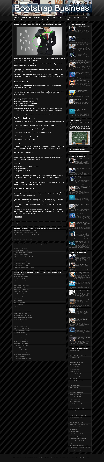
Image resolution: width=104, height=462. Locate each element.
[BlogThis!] (17, 217)
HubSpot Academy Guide (75, 436)
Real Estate (50, 19)
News (35, 457)
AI (75, 457)
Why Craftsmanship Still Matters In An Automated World (25, 232)
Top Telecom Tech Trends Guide (76, 408)
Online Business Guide (74, 413)
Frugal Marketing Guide (18, 283)
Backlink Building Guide (74, 369)
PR (65, 17)
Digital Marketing (26, 17)
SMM (70, 457)
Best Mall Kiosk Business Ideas (20, 319)
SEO (49, 17)
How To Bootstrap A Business (20, 321)
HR (68, 19)
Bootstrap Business (19, 457)
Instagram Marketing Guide (75, 396)
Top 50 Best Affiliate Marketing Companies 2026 (82, 273)
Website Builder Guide (74, 357)
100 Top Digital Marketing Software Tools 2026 (81, 91)
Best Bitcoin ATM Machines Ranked (21, 246)
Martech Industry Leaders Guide (76, 362)
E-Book (49, 457)
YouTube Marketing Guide (75, 389)
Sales (57, 19)
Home (39, 223)
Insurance (79, 19)
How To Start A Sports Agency (20, 339)
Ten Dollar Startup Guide (19, 274)
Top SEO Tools (17, 324)
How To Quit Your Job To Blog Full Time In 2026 (82, 300)
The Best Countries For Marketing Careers (22, 328)
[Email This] (16, 217)
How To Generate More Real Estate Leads (22, 311)
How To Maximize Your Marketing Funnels (22, 293)
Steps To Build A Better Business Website (22, 308)
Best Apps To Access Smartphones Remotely (23, 252)
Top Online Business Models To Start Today (23, 317)
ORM (70, 17)
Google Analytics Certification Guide (77, 443)
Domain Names (64, 457)
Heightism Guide (73, 429)
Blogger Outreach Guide (74, 371)
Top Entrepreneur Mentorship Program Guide (79, 447)
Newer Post (16, 223)
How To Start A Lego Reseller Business (22, 330)
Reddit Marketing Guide (74, 387)
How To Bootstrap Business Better (21, 349)
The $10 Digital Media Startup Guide (77, 355)
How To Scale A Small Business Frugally (22, 263)
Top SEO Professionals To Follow (20, 313)
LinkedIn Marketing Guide (75, 399)
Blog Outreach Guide (74, 410)
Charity (82, 457)
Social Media (37, 17)
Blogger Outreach (57, 17)
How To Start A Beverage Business (21, 341)
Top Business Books (18, 298)
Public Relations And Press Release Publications (24, 267)
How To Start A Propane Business (20, 336)
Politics (73, 457)
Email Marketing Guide (74, 366)
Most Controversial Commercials (20, 287)
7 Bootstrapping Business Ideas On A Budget (23, 237)
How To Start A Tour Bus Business (21, 356)
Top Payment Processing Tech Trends (21, 289)
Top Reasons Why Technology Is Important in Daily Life (25, 230)
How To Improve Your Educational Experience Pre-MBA (82, 328)
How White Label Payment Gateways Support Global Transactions (81, 54)
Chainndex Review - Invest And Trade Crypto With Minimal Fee (82, 242)
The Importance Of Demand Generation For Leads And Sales (82, 282)
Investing (30, 19)
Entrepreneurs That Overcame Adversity (22, 334)
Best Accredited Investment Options (21, 250)
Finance (23, 19)
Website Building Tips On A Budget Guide (78, 445)
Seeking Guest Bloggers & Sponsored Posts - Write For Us (82, 81)
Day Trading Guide (17, 306)
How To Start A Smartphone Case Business (22, 358)
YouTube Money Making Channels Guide (78, 424)
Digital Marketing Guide (74, 364)
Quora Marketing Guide (74, 385)
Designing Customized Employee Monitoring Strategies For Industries (82, 64)
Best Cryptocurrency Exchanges (20, 248)
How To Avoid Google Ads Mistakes (21, 265)
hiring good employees (24, 201)
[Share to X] (18, 217)
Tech (43, 19)
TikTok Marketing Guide (74, 401)
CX (40, 457)
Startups (16, 19)
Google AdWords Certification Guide (77, 438)
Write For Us (58, 457)
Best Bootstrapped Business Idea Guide (78, 415)
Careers (78, 457)
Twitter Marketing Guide (74, 383)
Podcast (43, 457)
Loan (73, 19)
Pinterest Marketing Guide (75, 394)
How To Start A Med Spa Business (21, 347)
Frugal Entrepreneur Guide (75, 353)
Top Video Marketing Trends (19, 302)
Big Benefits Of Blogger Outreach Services (22, 315)
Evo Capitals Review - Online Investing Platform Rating (81, 232)
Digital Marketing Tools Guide (76, 373)
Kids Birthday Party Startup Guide (21, 332)
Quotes (53, 457)
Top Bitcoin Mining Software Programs (21, 280)
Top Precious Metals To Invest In (20, 291)
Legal (32, 457)
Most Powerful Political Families (20, 326)
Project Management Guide (75, 426)
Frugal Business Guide (74, 419)
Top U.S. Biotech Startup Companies (21, 285)
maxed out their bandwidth (44, 74)
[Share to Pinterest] (21, 217)
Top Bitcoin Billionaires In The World (21, 254)
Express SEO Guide (73, 406)
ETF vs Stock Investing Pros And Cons (22, 258)
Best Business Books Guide (75, 417)
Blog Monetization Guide (74, 359)
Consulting (16, 17)
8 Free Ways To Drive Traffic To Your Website (23, 239)
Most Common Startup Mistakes (20, 296)
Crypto (37, 19)
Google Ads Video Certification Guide (77, 440)
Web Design (77, 17)
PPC (44, 17)
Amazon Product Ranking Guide (20, 278)
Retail (62, 19)
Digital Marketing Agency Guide (76, 422)
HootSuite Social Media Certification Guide (78, 433)
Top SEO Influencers (18, 300)
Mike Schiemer (27, 457)
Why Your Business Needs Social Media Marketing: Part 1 (82, 338)
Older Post (62, 223)
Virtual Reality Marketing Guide (76, 380)
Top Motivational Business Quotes (21, 343)
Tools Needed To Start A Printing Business (22, 352)
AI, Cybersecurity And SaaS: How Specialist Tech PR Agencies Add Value (29, 234)
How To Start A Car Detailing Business (21, 345)
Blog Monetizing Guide (18, 304)
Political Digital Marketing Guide (76, 450)
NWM (38, 457)
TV (46, 457)
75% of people (39, 91)
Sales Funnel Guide (73, 378)
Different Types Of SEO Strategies (21, 276)
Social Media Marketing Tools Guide (77, 376)
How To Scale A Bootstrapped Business (22, 354)
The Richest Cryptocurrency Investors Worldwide (24, 256)
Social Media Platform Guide (75, 403)
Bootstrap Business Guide (75, 350)
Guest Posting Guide (74, 431)
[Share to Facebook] (20, 217)
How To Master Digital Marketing (20, 261)
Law (86, 19)
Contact (85, 17)
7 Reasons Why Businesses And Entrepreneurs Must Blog (82, 27)
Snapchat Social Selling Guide (76, 392)
